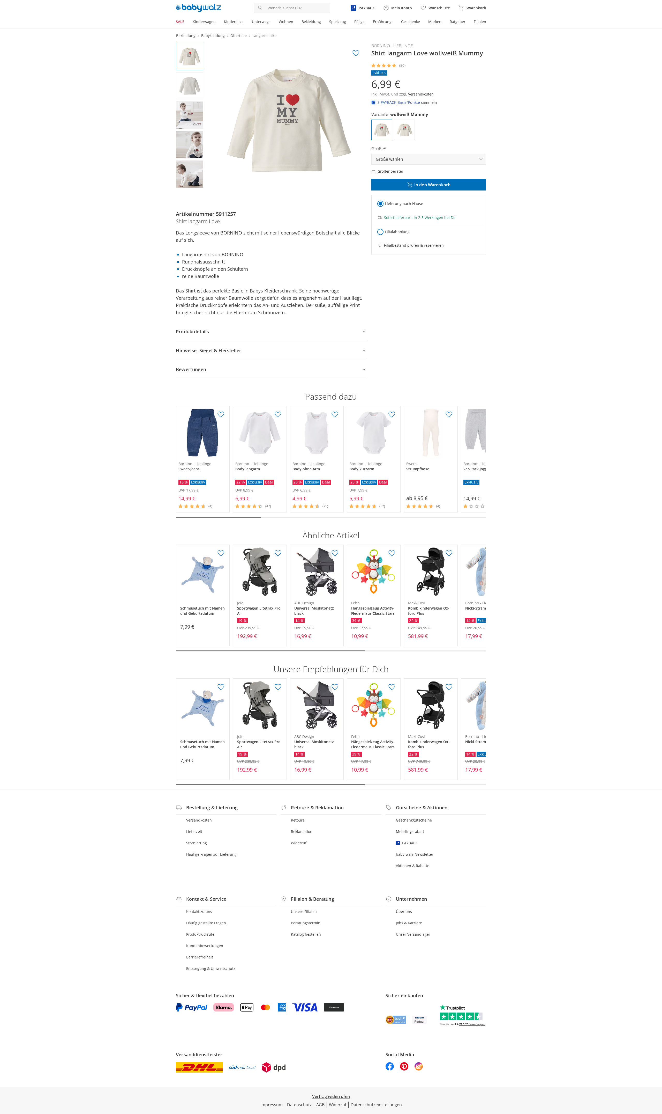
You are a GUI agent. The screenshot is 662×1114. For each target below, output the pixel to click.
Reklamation (301, 831)
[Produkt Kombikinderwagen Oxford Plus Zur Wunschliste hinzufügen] (448, 553)
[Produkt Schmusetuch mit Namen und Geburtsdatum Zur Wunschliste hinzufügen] (220, 553)
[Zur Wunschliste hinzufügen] (355, 53)
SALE (180, 21)
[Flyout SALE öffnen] (186, 22)
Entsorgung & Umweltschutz (210, 968)
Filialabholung (397, 231)
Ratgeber (457, 21)
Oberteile (238, 35)
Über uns (404, 911)
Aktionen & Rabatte (412, 865)
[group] (288, 120)
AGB (320, 1105)
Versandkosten (199, 820)
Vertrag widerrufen (331, 1096)
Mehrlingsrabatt (410, 831)
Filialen (480, 21)
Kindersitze (234, 21)
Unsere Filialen (304, 911)
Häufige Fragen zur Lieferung (211, 854)
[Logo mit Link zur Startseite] (198, 8)
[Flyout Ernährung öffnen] (394, 22)
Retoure (298, 820)
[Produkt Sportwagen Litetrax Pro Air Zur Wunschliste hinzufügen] (278, 553)
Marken (434, 21)
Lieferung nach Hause (404, 203)
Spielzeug (337, 21)
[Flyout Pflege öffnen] (367, 22)
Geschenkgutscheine (414, 820)
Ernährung (382, 21)
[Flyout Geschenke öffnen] (422, 22)
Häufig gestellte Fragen (206, 922)
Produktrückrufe (200, 934)
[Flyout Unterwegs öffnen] (272, 22)
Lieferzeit (194, 831)
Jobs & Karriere (409, 922)
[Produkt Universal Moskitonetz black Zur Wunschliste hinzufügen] (334, 553)
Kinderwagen (204, 21)
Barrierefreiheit (199, 957)
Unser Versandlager (413, 934)
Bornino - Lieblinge (392, 46)
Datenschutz (299, 1105)
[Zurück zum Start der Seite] (656, 1077)
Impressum (271, 1105)
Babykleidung (213, 35)
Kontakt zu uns (199, 911)
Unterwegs (261, 21)
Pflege (359, 21)
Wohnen (286, 21)
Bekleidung (311, 21)
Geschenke (410, 21)
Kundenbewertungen (204, 945)
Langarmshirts (264, 35)
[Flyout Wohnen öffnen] (295, 22)
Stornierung (196, 842)
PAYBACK (410, 842)
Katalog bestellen (306, 934)
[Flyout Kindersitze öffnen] (246, 22)
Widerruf (298, 842)
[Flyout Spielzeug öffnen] (348, 22)
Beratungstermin (305, 922)
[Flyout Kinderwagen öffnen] (218, 22)
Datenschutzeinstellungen (376, 1105)
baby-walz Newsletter (414, 854)
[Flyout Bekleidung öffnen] (323, 22)
